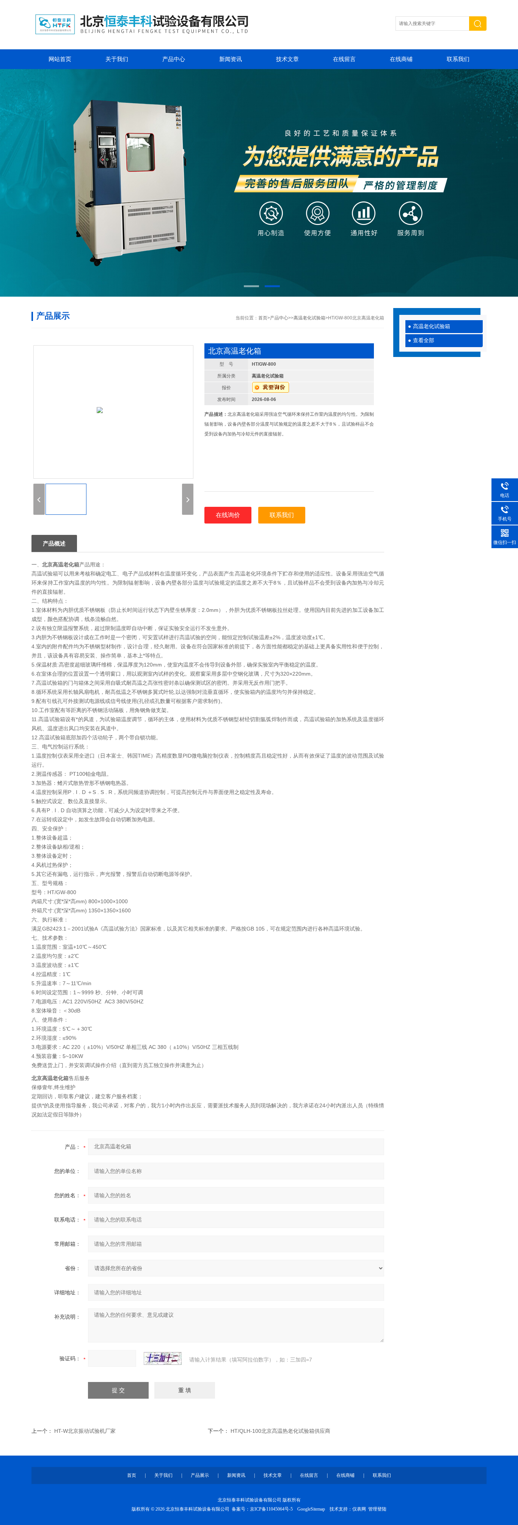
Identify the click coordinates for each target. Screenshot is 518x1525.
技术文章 (287, 59)
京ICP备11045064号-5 (271, 1509)
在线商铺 (401, 59)
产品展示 (200, 1475)
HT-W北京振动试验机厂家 (85, 1431)
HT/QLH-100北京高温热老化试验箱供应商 (280, 1431)
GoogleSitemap (311, 1509)
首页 (262, 318)
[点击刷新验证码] (163, 1358)
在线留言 (344, 59)
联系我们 (458, 59)
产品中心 (173, 59)
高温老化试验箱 (431, 326)
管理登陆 (377, 1509)
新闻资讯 (230, 59)
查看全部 (423, 340)
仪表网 (359, 1509)
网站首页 (60, 59)
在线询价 (228, 515)
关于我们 (116, 59)
